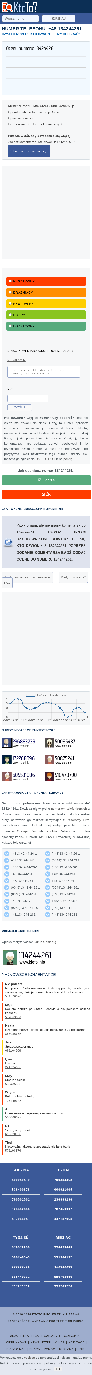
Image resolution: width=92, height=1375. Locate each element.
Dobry (19, 315)
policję (67, 459)
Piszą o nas (15, 1349)
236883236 (63, 1199)
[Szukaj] (21, 18)
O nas (60, 1342)
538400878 (21, 1189)
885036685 (13, 1033)
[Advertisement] (46, 212)
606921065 (63, 1189)
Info (25, 1335)
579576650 (21, 1247)
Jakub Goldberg (45, 942)
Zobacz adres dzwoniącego (29, 151)
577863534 (13, 1017)
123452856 (21, 1209)
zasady (68, 350)
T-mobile (51, 831)
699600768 (21, 1267)
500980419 (21, 1180)
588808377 (13, 1117)
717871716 (21, 1286)
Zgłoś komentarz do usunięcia (27, 577)
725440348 (13, 1100)
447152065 (63, 1219)
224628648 (63, 1247)
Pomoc (49, 1349)
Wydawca (76, 1342)
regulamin (16, 360)
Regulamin (71, 1335)
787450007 (63, 1209)
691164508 (13, 1050)
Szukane (50, 1335)
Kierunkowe (16, 1342)
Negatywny (24, 281)
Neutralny (23, 304)
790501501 (21, 1199)
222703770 (63, 1286)
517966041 (21, 1219)
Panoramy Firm (78, 820)
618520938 (13, 1134)
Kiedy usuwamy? (73, 577)
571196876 (13, 1150)
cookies (29, 1357)
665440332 (21, 1276)
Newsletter (41, 1342)
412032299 (63, 1267)
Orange (22, 831)
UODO (48, 459)
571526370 (13, 996)
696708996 (63, 1276)
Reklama (66, 1349)
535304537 (63, 1257)
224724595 (13, 1067)
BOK (81, 1349)
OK (58, 1369)
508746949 (21, 1257)
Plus (34, 831)
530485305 (13, 1084)
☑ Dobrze (46, 480)
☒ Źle (46, 494)
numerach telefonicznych (69, 808)
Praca (34, 1349)
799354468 (63, 1180)
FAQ (7, 583)
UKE (39, 459)
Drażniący (23, 292)
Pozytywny (24, 326)
